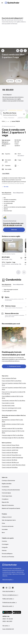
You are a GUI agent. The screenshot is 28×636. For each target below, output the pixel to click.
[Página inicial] (12, 3)
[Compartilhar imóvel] (17, 50)
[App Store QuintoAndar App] (17, 612)
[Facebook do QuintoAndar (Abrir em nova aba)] (3, 588)
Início (3, 121)
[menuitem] (4, 121)
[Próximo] (24, 272)
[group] (12, 253)
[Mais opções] (25, 50)
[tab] (6, 192)
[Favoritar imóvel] (21, 50)
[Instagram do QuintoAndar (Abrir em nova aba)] (6, 588)
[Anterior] (18, 272)
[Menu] (2, 2)
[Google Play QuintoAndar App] (7, 612)
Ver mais (6, 186)
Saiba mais (14, 229)
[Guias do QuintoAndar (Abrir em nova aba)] (10, 588)
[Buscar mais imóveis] (2, 50)
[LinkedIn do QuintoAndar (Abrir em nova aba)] (13, 588)
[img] (12, 245)
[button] (14, 298)
